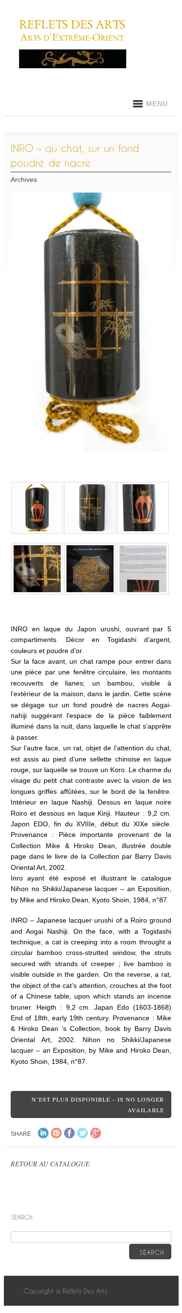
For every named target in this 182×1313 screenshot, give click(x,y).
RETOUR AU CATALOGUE (50, 1163)
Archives (24, 179)
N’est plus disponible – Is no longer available (98, 1104)
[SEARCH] (150, 1251)
